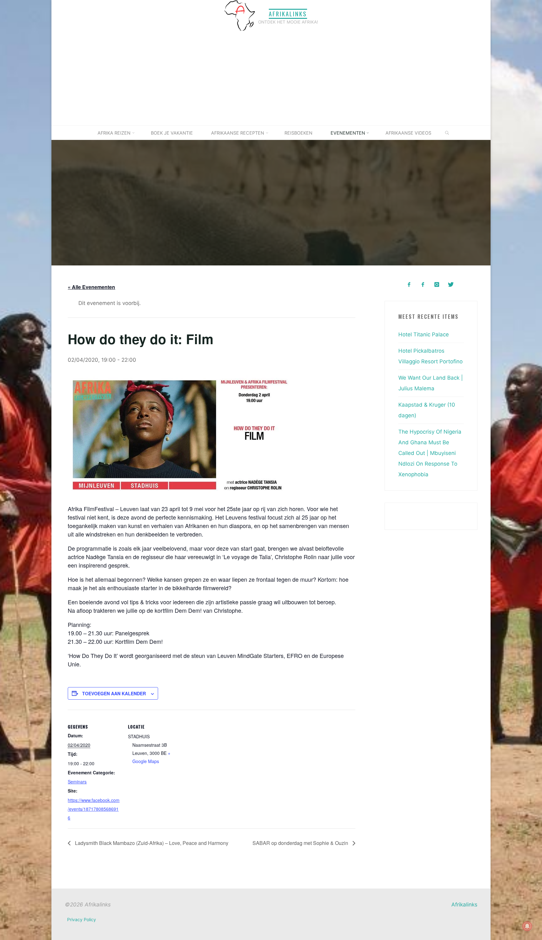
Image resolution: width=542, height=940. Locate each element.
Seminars (77, 781)
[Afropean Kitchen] (423, 285)
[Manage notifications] (527, 926)
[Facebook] (409, 285)
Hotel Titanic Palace (423, 334)
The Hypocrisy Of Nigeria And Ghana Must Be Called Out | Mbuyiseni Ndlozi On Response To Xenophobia (429, 453)
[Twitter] (450, 285)
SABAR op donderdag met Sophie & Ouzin (300, 842)
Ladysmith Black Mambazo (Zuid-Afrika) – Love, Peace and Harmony (151, 842)
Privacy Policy (81, 919)
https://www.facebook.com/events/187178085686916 (94, 808)
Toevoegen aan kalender (114, 693)
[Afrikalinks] (239, 15)
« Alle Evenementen (91, 287)
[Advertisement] (271, 78)
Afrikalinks (288, 13)
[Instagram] (437, 285)
